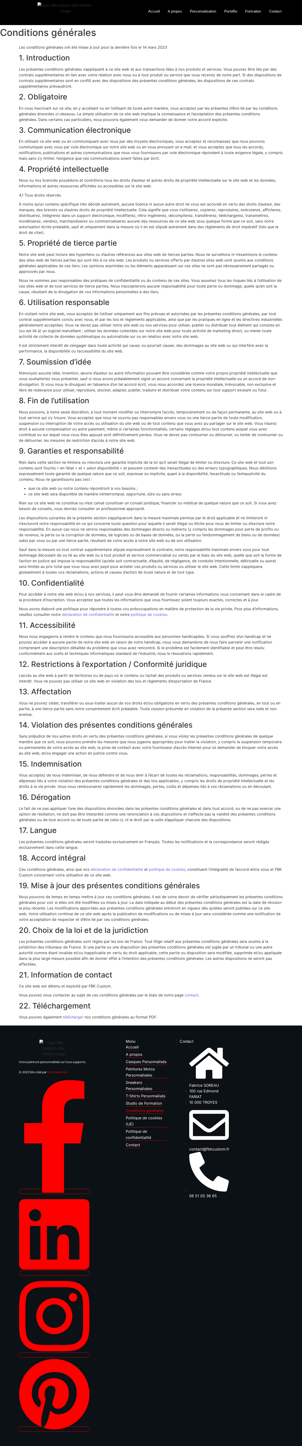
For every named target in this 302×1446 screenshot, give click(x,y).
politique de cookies (149, 614)
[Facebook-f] (54, 1191)
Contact (275, 11)
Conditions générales (145, 1110)
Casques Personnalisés (146, 1061)
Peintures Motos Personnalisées (140, 1072)
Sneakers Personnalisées (139, 1085)
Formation (253, 11)
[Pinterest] (54, 1429)
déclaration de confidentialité (88, 614)
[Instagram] (54, 1355)
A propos (175, 11)
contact (191, 995)
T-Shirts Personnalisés (145, 1096)
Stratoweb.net (57, 1072)
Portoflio (230, 11)
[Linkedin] (54, 1273)
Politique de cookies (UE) (144, 1121)
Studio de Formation (144, 1103)
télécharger (73, 1017)
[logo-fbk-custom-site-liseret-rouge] (54, 1049)
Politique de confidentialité (138, 1134)
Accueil (154, 11)
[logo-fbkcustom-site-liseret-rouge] (65, 19)
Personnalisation (203, 11)
